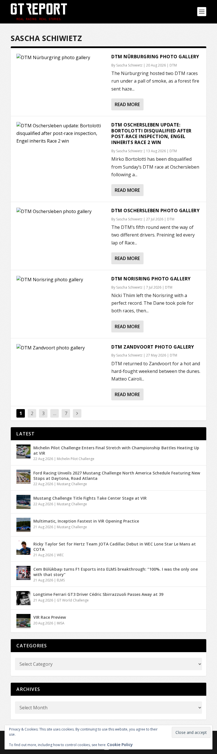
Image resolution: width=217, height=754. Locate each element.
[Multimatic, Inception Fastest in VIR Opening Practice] (23, 525)
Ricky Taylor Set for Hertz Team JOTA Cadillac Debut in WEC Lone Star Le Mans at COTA (114, 546)
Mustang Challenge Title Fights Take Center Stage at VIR (90, 498)
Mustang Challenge (72, 484)
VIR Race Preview (49, 617)
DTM (173, 65)
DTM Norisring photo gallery (151, 279)
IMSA (60, 623)
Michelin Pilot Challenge (75, 458)
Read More (127, 104)
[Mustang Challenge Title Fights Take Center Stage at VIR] (23, 502)
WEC (60, 555)
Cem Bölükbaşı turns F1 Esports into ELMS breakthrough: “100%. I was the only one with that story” (115, 571)
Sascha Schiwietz (129, 65)
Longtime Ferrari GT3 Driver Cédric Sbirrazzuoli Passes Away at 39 (98, 594)
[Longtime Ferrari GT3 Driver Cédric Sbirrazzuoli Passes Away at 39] (23, 598)
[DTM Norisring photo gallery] (61, 302)
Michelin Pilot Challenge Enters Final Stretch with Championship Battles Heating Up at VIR (116, 450)
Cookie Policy (120, 744)
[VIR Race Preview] (23, 621)
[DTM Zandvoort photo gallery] (61, 371)
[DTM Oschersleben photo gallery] (61, 234)
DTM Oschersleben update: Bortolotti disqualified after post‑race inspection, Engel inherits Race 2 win (151, 133)
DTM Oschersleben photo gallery (155, 210)
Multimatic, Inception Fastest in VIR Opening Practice (86, 521)
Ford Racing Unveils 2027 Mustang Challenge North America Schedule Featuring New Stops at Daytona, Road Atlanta (116, 475)
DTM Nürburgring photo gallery (155, 56)
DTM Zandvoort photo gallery (152, 347)
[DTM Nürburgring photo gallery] (61, 57)
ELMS (61, 580)
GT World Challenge (73, 600)
